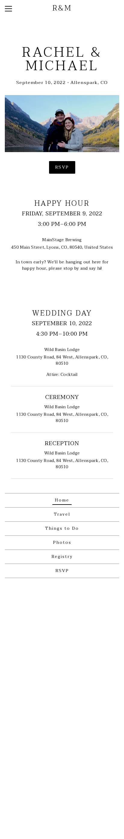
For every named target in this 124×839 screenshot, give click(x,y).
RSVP (62, 167)
